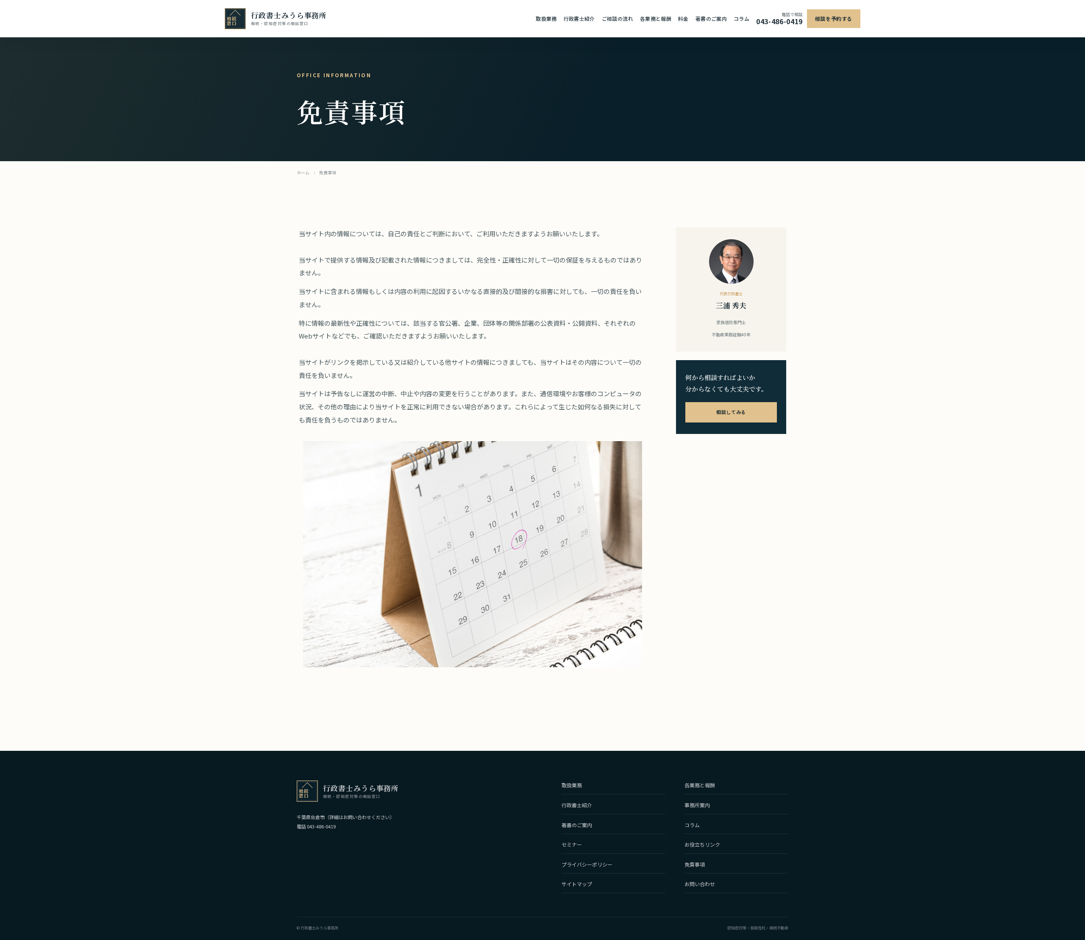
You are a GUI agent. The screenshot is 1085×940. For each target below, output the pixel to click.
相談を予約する (833, 18)
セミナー (572, 844)
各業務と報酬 (655, 18)
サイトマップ (577, 883)
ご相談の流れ (617, 18)
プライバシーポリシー (587, 864)
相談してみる (731, 411)
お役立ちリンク (702, 844)
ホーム (303, 172)
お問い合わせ (699, 883)
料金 (683, 18)
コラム (741, 18)
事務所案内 (697, 805)
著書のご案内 (711, 18)
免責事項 (694, 864)
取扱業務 (546, 18)
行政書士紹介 (579, 18)
